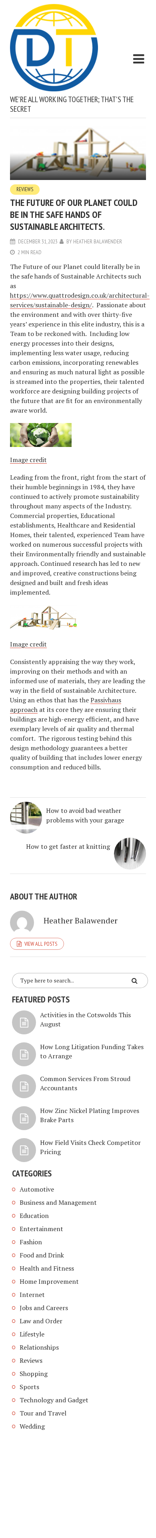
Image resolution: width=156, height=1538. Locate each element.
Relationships (39, 1347)
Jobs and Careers (44, 1307)
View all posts (40, 943)
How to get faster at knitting (68, 846)
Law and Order (41, 1321)
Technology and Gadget (54, 1400)
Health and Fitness (47, 1268)
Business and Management (58, 1202)
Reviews (24, 189)
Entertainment (41, 1228)
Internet (32, 1294)
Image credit (28, 459)
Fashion (31, 1242)
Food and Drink (42, 1255)
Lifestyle (32, 1334)
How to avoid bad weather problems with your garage (85, 815)
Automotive (37, 1189)
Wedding (32, 1426)
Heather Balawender (97, 241)
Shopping (34, 1373)
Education (34, 1215)
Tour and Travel (43, 1413)
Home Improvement (49, 1281)
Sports (29, 1386)
